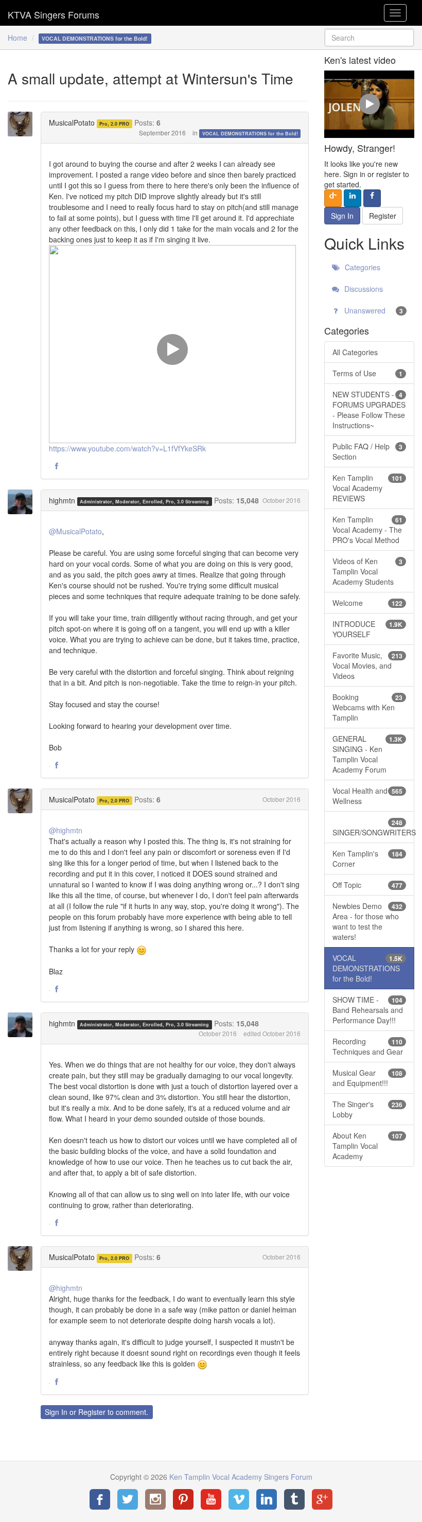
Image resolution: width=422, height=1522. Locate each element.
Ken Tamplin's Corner (367, 858)
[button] (56, 466)
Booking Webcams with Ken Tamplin (367, 707)
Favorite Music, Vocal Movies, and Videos (367, 665)
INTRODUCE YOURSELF (367, 629)
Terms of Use (367, 373)
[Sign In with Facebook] (372, 198)
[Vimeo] (238, 1499)
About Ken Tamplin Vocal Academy (367, 1145)
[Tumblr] (294, 1499)
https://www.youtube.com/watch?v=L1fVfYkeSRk (127, 448)
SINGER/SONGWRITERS (373, 827)
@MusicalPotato (75, 531)
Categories (361, 267)
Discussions (362, 289)
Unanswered (372, 310)
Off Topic (367, 885)
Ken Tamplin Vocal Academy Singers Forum (53, 13)
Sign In (56, 1412)
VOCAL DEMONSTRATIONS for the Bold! (250, 133)
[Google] (322, 1499)
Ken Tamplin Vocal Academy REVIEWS (367, 488)
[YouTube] (211, 1499)
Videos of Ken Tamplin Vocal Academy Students (367, 571)
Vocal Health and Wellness (367, 795)
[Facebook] (100, 1499)
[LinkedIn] (266, 1499)
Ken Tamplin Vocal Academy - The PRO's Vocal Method (367, 529)
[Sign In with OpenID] (333, 198)
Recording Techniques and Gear (367, 1046)
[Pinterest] (183, 1499)
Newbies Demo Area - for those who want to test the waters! (367, 921)
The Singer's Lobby (367, 1109)
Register (92, 1412)
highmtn (62, 500)
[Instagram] (155, 1499)
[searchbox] (369, 37)
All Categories (355, 352)
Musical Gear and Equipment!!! (367, 1078)
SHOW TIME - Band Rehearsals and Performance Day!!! (367, 1009)
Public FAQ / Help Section (367, 451)
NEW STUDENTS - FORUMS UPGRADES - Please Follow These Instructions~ (369, 409)
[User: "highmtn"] (23, 501)
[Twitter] (127, 1499)
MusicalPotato (72, 122)
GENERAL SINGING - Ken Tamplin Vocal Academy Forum (367, 754)
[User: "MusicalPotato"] (23, 124)
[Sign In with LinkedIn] (352, 198)
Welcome (367, 603)
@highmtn (65, 830)
